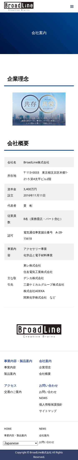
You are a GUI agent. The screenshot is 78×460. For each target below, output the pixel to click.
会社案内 (44, 435)
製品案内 (10, 374)
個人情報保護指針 (50, 404)
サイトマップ (48, 411)
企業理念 (45, 367)
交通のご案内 (13, 392)
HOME (8, 428)
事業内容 (10, 367)
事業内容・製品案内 (15, 435)
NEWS (43, 398)
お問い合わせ (48, 392)
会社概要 (45, 374)
